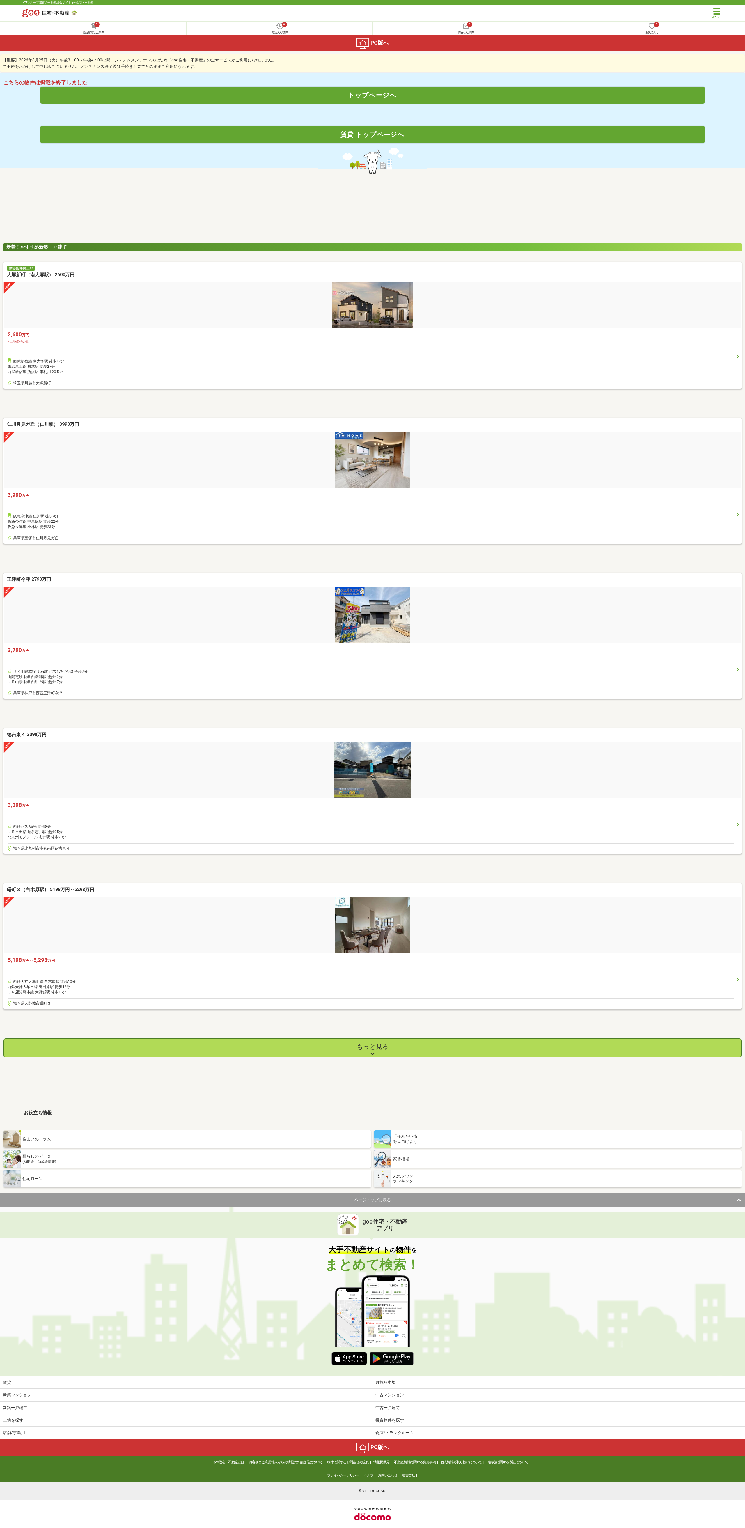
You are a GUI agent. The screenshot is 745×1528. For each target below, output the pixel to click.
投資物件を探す (389, 1420)
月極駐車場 (385, 1382)
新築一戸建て (15, 1407)
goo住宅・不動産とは (228, 1462)
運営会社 (408, 1475)
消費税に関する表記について (507, 1462)
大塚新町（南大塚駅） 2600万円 (40, 274)
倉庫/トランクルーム (394, 1432)
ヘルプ (368, 1475)
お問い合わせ (387, 1475)
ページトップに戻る (372, 1200)
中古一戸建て (387, 1407)
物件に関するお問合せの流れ (348, 1462)
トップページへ (372, 95)
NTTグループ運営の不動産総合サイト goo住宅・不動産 (57, 2)
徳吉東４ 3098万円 (27, 734)
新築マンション (17, 1395)
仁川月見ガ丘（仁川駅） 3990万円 (43, 424)
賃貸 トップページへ (372, 134)
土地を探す (13, 1420)
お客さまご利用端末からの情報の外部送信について (285, 1462)
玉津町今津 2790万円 (29, 579)
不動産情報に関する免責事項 (415, 1462)
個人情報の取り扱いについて (461, 1462)
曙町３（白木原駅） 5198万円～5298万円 (50, 889)
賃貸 (7, 1382)
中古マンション (389, 1395)
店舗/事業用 (14, 1432)
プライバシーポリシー (343, 1475)
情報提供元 (381, 1462)
